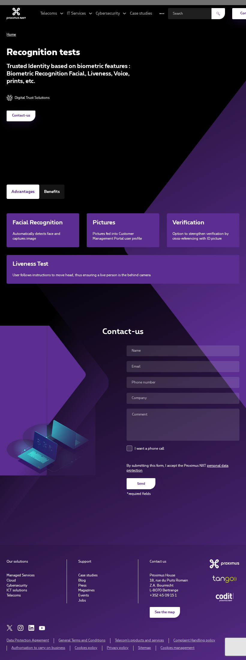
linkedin (31, 628)
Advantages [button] (22, 192)
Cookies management (177, 648)
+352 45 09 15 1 (163, 595)
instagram (20, 628)
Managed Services (20, 575)
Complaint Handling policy (194, 640)
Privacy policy (117, 648)
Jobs (82, 600)
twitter (10, 628)
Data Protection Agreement (28, 640)
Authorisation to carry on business (38, 648)
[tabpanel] (123, 242)
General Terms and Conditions (81, 640)
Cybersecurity (17, 585)
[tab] (23, 192)
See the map (165, 612)
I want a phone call (149, 448)
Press (82, 585)
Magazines (86, 590)
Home (11, 34)
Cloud (11, 580)
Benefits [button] (52, 192)
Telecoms (14, 595)
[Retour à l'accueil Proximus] (16, 13)
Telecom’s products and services (139, 640)
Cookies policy (86, 648)
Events (83, 595)
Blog (82, 580)
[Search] (218, 13)
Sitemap (144, 648)
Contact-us (21, 115)
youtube (42, 628)
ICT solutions (17, 590)
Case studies (141, 14)
